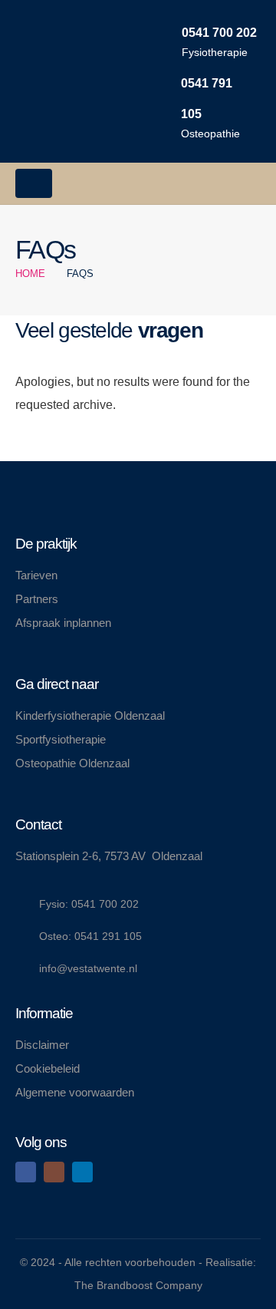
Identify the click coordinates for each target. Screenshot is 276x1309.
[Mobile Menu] (33, 183)
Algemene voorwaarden (74, 1092)
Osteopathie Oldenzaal (72, 763)
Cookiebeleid (47, 1068)
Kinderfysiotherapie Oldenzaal (90, 715)
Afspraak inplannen (63, 622)
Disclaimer (42, 1044)
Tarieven (36, 575)
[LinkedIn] (82, 1172)
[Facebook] (25, 1172)
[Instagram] (54, 1172)
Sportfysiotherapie (60, 739)
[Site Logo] (61, 81)
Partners (36, 598)
